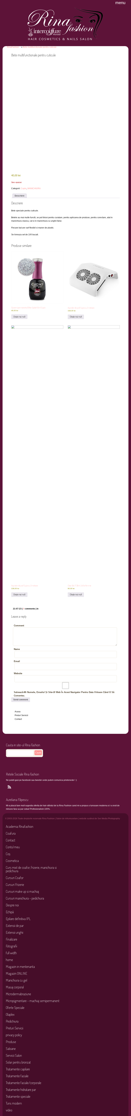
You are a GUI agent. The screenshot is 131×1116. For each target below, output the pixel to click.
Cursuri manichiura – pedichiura (25, 898)
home (9, 959)
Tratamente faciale (17, 1076)
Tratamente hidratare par (21, 1089)
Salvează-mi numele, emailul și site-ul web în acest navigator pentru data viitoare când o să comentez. (64, 694)
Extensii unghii (14, 932)
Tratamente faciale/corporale (23, 1082)
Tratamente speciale (18, 1096)
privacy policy (14, 1035)
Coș (8, 853)
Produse (11, 1041)
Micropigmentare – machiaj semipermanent (32, 1000)
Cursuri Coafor (15, 877)
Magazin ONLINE (16, 973)
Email (17, 661)
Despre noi (12, 905)
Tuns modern (14, 1103)
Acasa (17, 712)
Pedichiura (12, 1021)
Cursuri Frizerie (15, 884)
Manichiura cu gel (16, 980)
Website (18, 673)
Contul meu (13, 847)
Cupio (23, 188)
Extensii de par (15, 925)
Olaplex (10, 1014)
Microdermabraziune (18, 994)
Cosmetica (12, 860)
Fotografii (11, 946)
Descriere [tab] (19, 196)
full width (11, 953)
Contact (18, 719)
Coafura (11, 833)
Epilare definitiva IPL (18, 918)
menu (120, 2)
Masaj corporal (15, 987)
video (9, 1110)
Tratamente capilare (18, 1069)
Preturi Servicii (21, 715)
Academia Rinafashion (19, 826)
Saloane (11, 1048)
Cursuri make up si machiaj (22, 891)
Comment (19, 625)
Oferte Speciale (15, 1007)
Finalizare (11, 939)
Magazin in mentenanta (20, 966)
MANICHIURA (34, 188)
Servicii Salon (14, 1055)
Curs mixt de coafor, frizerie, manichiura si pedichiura (31, 869)
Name (17, 649)
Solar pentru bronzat (18, 1062)
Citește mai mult (19, 316)
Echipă (10, 912)
